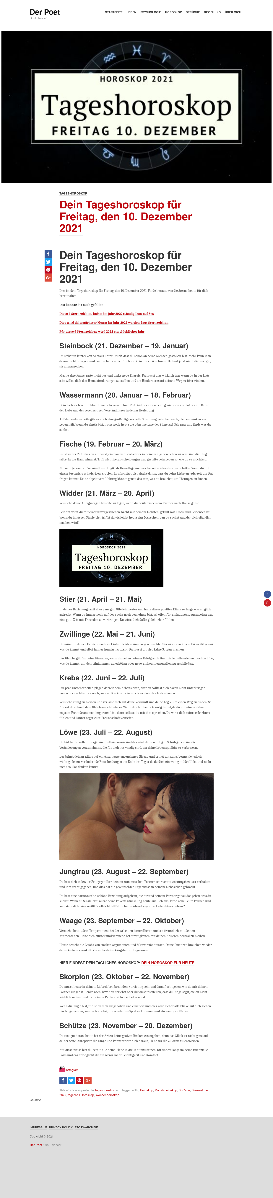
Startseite (114, 12)
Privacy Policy (61, 1127)
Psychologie (150, 12)
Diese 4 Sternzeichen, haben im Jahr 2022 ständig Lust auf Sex (106, 314)
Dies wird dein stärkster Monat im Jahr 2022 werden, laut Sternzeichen (113, 322)
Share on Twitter (48, 262)
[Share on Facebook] (267, 594)
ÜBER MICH (233, 12)
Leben (131, 12)
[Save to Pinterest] (267, 603)
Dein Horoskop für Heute (167, 962)
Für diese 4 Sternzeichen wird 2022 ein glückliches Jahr (101, 331)
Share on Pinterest (48, 270)
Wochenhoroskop (107, 1095)
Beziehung (212, 12)
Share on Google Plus (48, 278)
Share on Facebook (48, 254)
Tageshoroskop (73, 193)
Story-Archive (86, 1127)
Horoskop (173, 12)
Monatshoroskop (166, 1090)
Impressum (38, 1127)
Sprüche (193, 12)
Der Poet (45, 11)
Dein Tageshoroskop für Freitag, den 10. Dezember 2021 (125, 216)
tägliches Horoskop (81, 1095)
